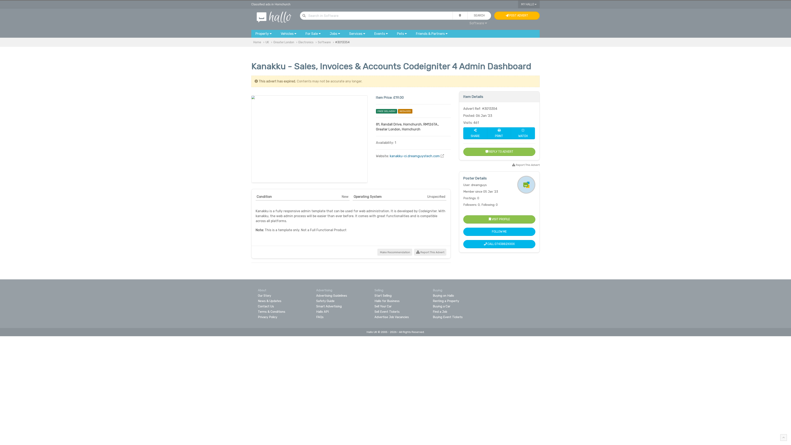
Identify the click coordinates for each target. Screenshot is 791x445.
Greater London (283, 42)
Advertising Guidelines (331, 295)
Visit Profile (500, 219)
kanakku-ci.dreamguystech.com (415, 156)
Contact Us (266, 306)
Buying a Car (441, 306)
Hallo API (322, 312)
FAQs (320, 317)
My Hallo (528, 4)
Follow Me (499, 231)
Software (324, 42)
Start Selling (383, 295)
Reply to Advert (500, 151)
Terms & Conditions (271, 312)
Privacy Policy (267, 317)
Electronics (306, 42)
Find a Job (440, 312)
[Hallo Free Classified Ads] (274, 17)
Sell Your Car (383, 306)
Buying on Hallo (443, 295)
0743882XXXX (505, 244)
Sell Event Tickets (387, 312)
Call (501, 244)
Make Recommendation (394, 252)
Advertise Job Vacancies (391, 317)
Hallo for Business (387, 301)
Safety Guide (325, 301)
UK (267, 42)
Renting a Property (446, 301)
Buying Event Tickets (448, 317)
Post (518, 15)
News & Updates (269, 301)
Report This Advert (432, 252)
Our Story (264, 295)
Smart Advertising (329, 306)
